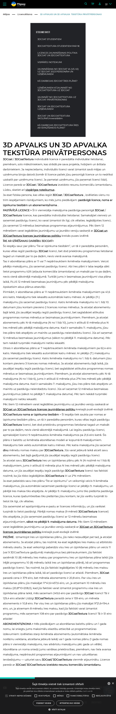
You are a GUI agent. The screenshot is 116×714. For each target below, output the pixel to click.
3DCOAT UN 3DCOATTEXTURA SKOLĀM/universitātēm (53, 117)
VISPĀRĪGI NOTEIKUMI (49, 62)
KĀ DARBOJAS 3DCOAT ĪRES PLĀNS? (57, 81)
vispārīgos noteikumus (39, 189)
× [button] (113, 683)
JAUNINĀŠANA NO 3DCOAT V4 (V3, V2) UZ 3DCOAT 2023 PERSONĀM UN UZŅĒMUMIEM (58, 71)
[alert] (58, 697)
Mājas (6, 14)
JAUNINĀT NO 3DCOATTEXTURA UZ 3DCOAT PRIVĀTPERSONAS (56, 98)
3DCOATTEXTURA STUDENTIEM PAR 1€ (58, 46)
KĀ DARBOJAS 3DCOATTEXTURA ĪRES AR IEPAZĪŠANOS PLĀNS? (58, 126)
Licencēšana (25, 14)
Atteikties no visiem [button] (70, 703)
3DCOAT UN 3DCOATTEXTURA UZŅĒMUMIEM (53, 107)
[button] (58, 709)
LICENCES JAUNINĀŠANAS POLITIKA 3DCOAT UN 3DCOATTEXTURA (57, 54)
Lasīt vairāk (88, 691)
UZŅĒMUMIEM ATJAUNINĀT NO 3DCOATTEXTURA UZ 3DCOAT (54, 89)
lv (106, 4)
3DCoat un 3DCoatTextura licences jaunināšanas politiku (39, 409)
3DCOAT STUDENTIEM (49, 39)
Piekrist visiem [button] (43, 703)
